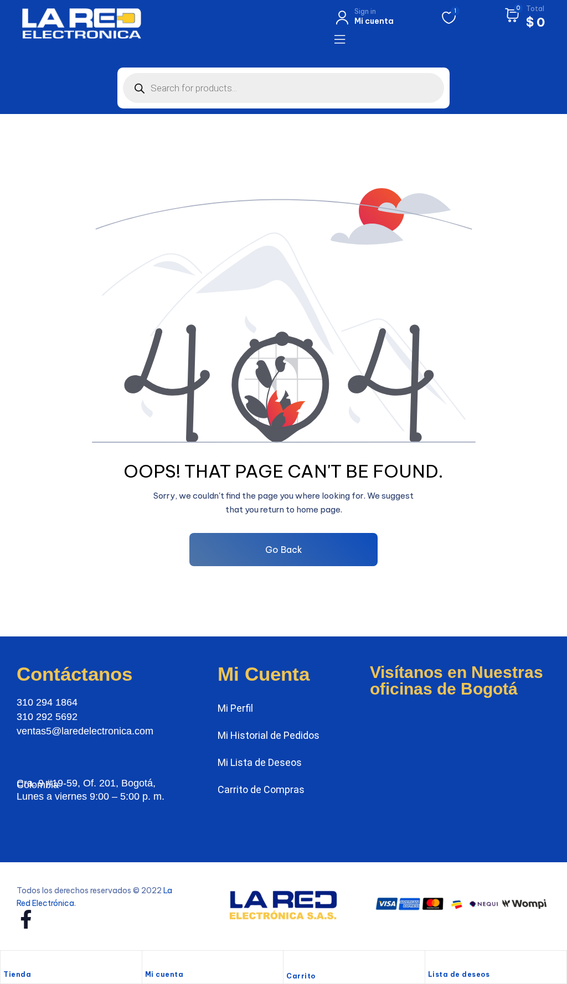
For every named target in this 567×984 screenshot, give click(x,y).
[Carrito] (291, 963)
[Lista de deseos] (433, 961)
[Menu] (339, 39)
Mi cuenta (164, 974)
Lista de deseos (459, 974)
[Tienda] (8, 961)
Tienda (17, 974)
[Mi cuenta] (150, 961)
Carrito (301, 976)
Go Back (283, 549)
